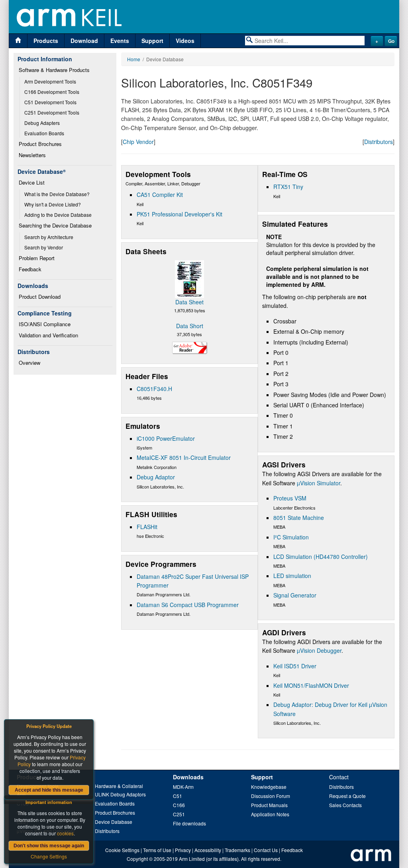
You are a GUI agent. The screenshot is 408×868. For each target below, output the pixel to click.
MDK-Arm (183, 786)
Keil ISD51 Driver (294, 666)
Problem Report (37, 258)
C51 (177, 795)
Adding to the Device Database (58, 214)
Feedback (30, 269)
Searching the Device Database (55, 225)
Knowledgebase (268, 786)
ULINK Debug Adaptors (120, 794)
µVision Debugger (319, 650)
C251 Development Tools (51, 112)
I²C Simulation (291, 537)
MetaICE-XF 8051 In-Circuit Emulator (184, 457)
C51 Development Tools (50, 102)
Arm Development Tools (50, 81)
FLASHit (147, 527)
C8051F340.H (154, 389)
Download (84, 41)
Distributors (378, 142)
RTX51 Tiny (288, 187)
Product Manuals (269, 805)
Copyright (137, 858)
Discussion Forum (270, 795)
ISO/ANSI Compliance (45, 324)
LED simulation (292, 576)
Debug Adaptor (156, 477)
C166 (179, 805)
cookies (65, 833)
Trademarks (237, 850)
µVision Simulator (318, 483)
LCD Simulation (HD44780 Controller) (320, 557)
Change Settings (49, 856)
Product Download (40, 296)
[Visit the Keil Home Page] (18, 41)
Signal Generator (294, 595)
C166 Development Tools (51, 91)
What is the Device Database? (57, 194)
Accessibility (207, 850)
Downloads (188, 777)
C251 (179, 814)
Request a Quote (347, 795)
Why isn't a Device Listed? (52, 204)
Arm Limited (192, 858)
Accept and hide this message (49, 790)
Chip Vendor (138, 142)
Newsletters (32, 155)
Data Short (189, 326)
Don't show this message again (49, 846)
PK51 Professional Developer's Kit (179, 214)
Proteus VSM (289, 498)
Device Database (113, 821)
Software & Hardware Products (54, 70)
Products (45, 41)
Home (133, 59)
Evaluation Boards (44, 133)
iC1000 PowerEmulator (166, 438)
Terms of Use (157, 850)
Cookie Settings (122, 850)
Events (119, 41)
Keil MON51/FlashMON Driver (311, 685)
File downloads (189, 823)
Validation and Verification (48, 335)
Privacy (183, 850)
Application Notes (270, 814)
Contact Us (266, 850)
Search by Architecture (48, 237)
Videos (185, 41)
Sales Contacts (345, 805)
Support (152, 41)
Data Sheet (189, 302)
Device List (32, 182)
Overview (29, 362)
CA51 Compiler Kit (160, 195)
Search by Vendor (43, 247)
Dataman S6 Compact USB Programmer (188, 605)
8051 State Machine (298, 518)
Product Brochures (40, 144)
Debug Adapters (42, 122)
